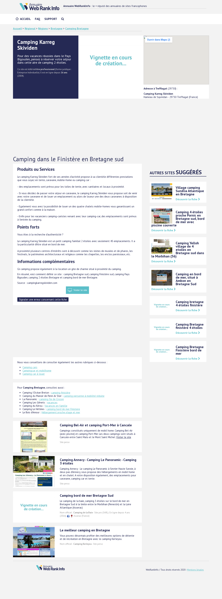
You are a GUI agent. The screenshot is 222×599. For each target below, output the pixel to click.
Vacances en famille (56, 405)
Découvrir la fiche (187, 199)
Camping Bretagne (77, 28)
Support (50, 19)
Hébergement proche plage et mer (61, 412)
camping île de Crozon (51, 399)
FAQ (37, 19)
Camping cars (30, 367)
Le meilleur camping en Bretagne (85, 530)
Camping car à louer (34, 374)
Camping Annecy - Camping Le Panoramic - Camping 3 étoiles (98, 462)
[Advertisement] (111, 127)
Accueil (25, 19)
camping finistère (60, 392)
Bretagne (56, 28)
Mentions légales (195, 569)
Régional (30, 28)
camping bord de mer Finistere (63, 409)
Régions (43, 28)
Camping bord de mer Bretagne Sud (86, 495)
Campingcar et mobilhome (37, 370)
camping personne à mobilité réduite (84, 396)
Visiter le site (80, 290)
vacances (52, 402)
